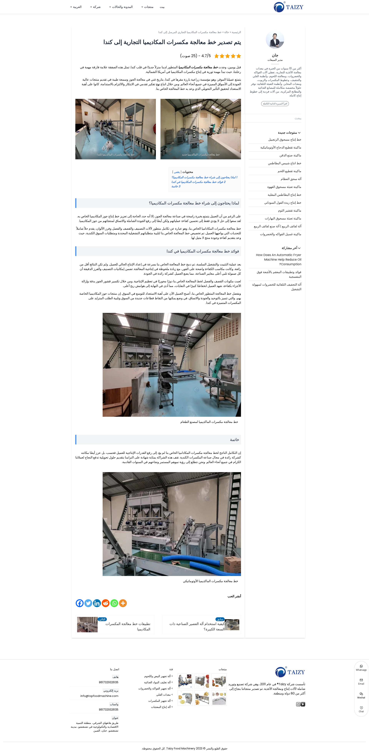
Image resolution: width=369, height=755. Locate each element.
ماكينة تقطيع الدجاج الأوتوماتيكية (280, 147)
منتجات (149, 7)
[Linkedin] (97, 603)
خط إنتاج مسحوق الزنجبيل (284, 139)
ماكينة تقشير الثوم (289, 210)
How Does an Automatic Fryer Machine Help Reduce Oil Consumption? (278, 259)
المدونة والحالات (122, 7)
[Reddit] (106, 603)
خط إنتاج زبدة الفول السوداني (282, 202)
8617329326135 (108, 682)
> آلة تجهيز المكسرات (160, 701)
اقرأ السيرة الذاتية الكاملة (275, 103)
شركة (97, 7)
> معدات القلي (164, 695)
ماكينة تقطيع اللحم (289, 171)
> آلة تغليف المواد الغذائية (158, 682)
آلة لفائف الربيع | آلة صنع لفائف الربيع (277, 226)
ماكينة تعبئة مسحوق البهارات (283, 218)
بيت (162, 7)
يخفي (177, 172)
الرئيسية (236, 32)
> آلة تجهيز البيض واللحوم (158, 676)
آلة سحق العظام (291, 179)
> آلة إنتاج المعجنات (162, 707)
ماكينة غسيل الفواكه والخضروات (280, 234)
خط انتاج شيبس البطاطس (284, 163)
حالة (226, 32)
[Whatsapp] (114, 603)
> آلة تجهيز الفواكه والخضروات (155, 688)
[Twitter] (88, 603)
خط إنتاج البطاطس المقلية (284, 194)
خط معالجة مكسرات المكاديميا (198, 67)
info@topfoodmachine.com (99, 696)
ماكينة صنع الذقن (290, 155)
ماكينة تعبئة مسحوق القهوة (284, 187)
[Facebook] (80, 603)
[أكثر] (123, 603)
